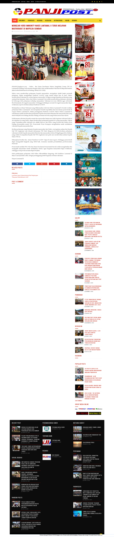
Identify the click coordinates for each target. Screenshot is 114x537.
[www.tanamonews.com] (88, 409)
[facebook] (102, 1)
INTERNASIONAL (58, 20)
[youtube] (97, 1)
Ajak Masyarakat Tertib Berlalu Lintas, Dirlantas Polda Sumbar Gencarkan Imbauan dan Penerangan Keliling (31, 525)
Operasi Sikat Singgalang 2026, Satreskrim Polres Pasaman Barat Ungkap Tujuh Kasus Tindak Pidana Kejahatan (31, 514)
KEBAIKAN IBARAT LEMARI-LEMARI (92, 427)
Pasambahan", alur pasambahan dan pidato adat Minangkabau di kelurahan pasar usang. (93, 379)
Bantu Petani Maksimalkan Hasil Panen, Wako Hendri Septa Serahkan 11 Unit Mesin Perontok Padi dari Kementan (92, 476)
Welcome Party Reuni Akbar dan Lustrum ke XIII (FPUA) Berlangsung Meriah (93, 319)
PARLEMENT (22, 20)
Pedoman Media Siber (16, 1)
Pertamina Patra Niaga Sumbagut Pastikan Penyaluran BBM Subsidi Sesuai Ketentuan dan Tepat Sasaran (93, 277)
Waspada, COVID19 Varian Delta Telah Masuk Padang (92, 349)
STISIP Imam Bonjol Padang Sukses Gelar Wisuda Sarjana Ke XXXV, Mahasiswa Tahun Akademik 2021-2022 (93, 302)
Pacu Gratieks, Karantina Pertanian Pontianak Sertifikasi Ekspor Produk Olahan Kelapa (91, 458)
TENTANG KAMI (56, 440)
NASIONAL (39, 20)
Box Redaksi (55, 455)
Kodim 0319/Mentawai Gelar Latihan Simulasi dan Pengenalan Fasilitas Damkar (30, 429)
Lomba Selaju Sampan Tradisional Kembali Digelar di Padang (92, 513)
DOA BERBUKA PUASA (88, 442)
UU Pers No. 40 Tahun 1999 (40, 1)
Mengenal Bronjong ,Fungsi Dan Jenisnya (93, 310)
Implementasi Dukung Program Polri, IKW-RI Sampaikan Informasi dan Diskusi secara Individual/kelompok (30, 464)
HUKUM (67, 20)
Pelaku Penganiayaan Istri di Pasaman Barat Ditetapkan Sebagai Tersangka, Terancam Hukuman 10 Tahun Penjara (30, 438)
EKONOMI (74, 20)
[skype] (95, 1)
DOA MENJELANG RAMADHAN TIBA (92, 435)
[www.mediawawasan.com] (79, 409)
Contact (32, 1)
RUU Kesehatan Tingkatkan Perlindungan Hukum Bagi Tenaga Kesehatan (93, 341)
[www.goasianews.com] (96, 409)
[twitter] (99, 1)
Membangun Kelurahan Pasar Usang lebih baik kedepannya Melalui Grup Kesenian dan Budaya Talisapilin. (30, 487)
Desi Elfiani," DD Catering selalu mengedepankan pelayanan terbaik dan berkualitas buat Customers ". (87, 396)
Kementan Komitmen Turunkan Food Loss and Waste (92, 466)
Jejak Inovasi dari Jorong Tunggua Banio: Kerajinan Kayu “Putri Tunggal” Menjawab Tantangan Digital (93, 233)
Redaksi (28, 1)
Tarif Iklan (23, 1)
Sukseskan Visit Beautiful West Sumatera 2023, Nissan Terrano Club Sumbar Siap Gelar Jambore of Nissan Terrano (91, 494)
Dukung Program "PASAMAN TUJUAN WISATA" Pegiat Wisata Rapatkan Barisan (92, 504)
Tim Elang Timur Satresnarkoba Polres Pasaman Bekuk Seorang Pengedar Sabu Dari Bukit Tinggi (31, 448)
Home (14, 20)
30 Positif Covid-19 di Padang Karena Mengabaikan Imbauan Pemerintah (93, 370)
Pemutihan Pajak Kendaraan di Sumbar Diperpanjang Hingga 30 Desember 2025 (93, 287)
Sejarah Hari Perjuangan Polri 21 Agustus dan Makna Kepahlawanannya (93, 224)
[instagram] (92, 1)
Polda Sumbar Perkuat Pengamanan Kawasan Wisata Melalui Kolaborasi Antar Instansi (30, 504)
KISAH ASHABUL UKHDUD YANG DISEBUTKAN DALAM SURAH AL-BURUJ (93, 387)
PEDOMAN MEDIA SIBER (58, 427)
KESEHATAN (48, 20)
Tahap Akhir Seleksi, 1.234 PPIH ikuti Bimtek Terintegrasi (92, 332)
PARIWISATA (31, 20)
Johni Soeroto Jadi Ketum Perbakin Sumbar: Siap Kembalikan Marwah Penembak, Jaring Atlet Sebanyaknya (92, 245)
